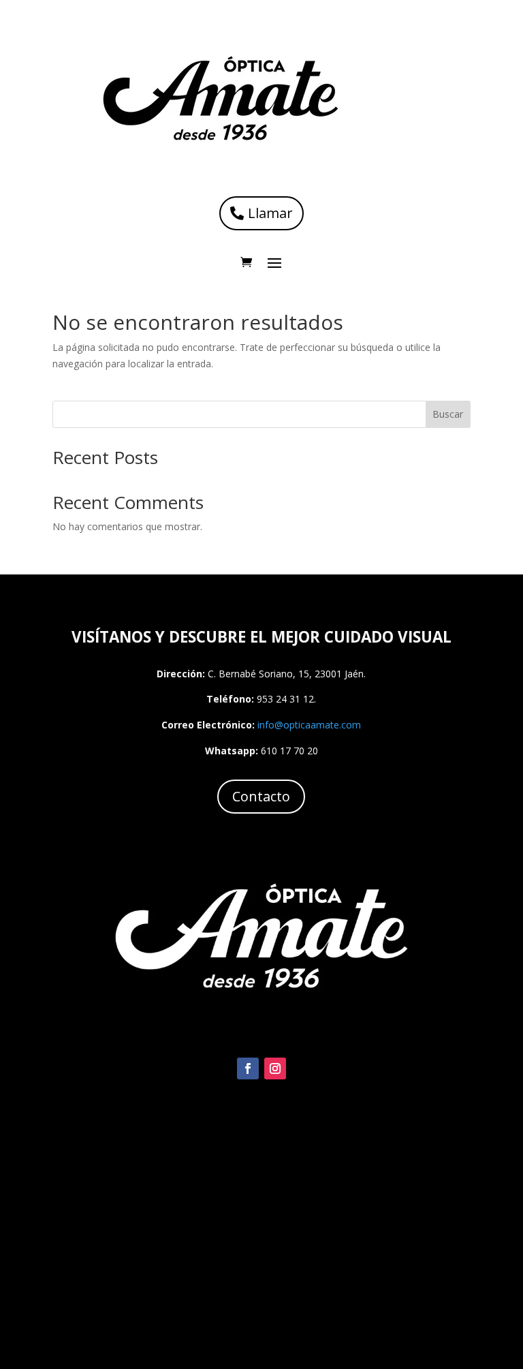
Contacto (261, 796)
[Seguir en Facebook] (248, 1068)
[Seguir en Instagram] (275, 1068)
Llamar (270, 213)
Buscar (447, 413)
